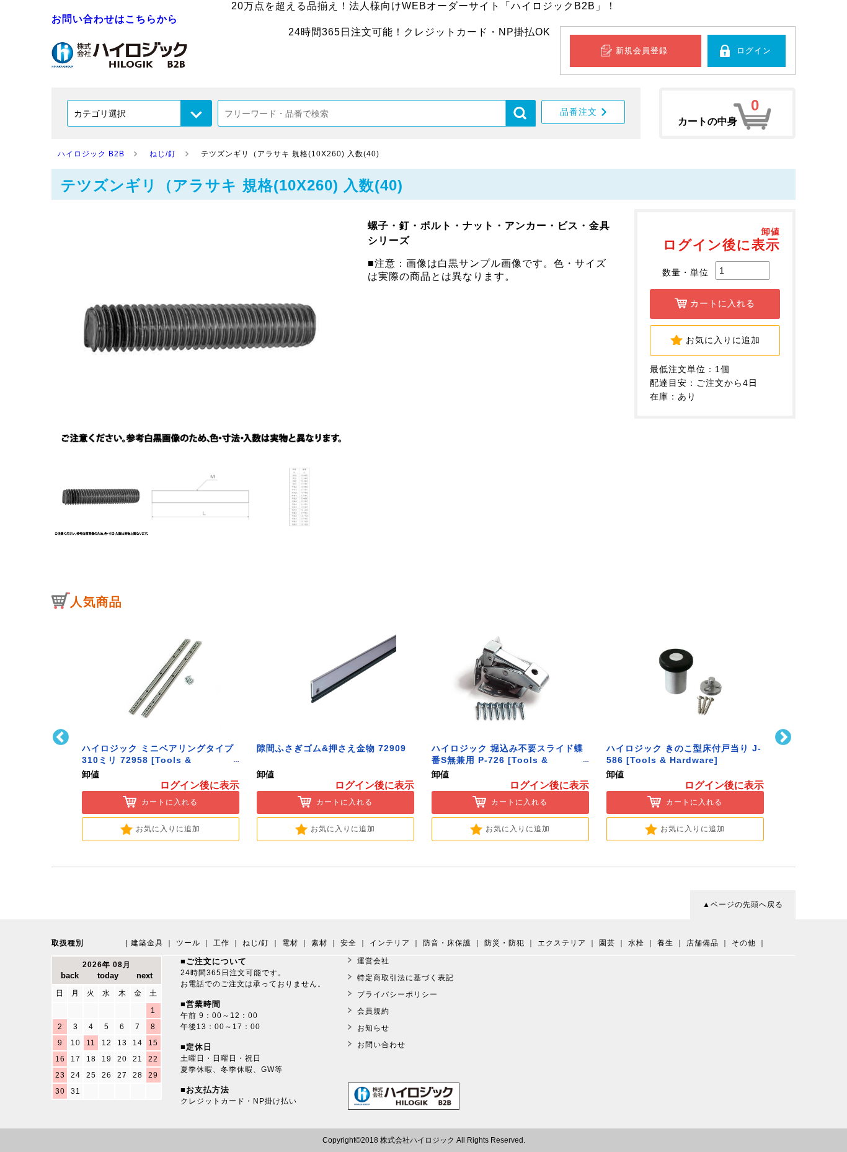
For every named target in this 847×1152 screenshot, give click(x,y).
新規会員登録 (642, 50)
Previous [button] (62, 737)
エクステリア (562, 943)
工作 (221, 943)
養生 (665, 943)
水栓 (636, 943)
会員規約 (373, 1011)
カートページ (727, 113)
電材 (290, 943)
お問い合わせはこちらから (114, 19)
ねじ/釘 (255, 943)
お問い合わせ (381, 1044)
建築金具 (147, 943)
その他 (744, 943)
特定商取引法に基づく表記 (405, 977)
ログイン (754, 50)
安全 (348, 943)
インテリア (390, 943)
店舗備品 (702, 943)
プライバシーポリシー (397, 994)
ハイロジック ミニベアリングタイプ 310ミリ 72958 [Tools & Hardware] (158, 760)
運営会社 (373, 961)
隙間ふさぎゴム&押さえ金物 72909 (331, 748)
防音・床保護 (447, 943)
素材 (319, 943)
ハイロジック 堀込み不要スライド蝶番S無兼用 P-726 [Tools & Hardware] (507, 760)
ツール (188, 943)
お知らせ (373, 1028)
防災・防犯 (504, 943)
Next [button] (785, 737)
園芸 (607, 943)
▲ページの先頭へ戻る (743, 904)
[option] (160, 729)
